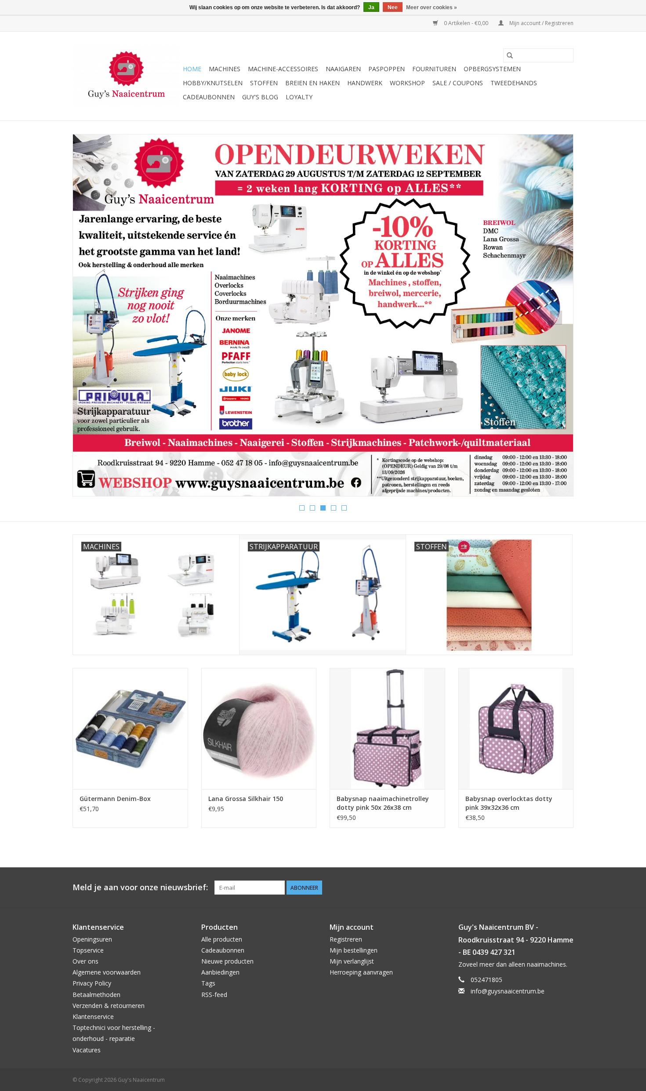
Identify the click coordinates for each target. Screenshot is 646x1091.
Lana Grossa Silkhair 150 (245, 798)
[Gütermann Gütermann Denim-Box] (130, 728)
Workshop (407, 83)
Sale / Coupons (457, 83)
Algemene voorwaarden (107, 972)
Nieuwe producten (227, 961)
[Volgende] (556, 318)
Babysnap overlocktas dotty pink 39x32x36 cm (508, 803)
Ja (371, 7)
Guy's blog (260, 97)
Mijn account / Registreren (540, 23)
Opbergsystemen (492, 69)
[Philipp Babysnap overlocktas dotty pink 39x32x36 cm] (516, 728)
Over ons (85, 961)
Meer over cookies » (431, 7)
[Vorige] (90, 318)
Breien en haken (312, 83)
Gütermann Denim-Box (115, 798)
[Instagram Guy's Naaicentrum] (566, 888)
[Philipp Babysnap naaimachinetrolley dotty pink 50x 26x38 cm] (387, 728)
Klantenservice (93, 1016)
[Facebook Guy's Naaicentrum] (535, 888)
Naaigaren (343, 69)
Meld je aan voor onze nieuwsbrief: (140, 887)
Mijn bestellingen (353, 950)
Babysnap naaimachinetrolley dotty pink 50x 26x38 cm (383, 803)
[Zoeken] (509, 55)
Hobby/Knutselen (213, 83)
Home (192, 69)
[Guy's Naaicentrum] (126, 76)
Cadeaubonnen (209, 97)
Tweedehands (513, 83)
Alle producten (221, 939)
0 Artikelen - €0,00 (466, 23)
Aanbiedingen (220, 972)
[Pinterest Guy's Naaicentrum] (551, 888)
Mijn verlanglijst (352, 961)
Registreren (346, 939)
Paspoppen (386, 69)
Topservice (88, 950)
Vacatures (87, 1050)
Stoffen (264, 83)
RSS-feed (214, 994)
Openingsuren (92, 939)
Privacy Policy (92, 983)
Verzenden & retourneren (109, 1005)
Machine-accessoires (283, 69)
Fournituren (434, 69)
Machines (224, 69)
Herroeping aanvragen (361, 972)
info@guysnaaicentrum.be (507, 991)
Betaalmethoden (96, 994)
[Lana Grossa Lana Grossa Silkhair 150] (259, 728)
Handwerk (364, 83)
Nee (393, 7)
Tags (208, 983)
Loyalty (299, 97)
